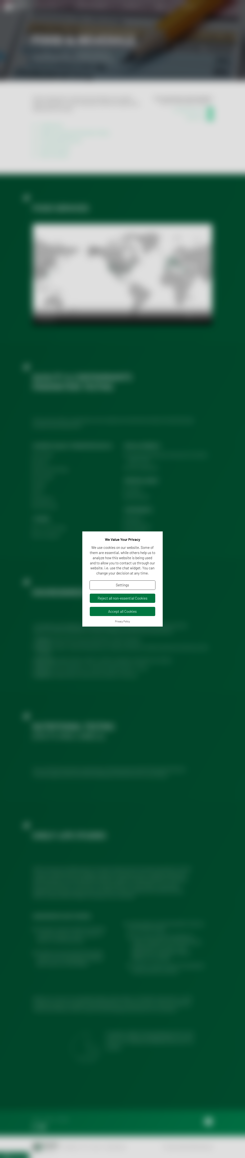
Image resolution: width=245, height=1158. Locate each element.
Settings (122, 585)
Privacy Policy (122, 621)
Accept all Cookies (122, 611)
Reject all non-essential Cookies (122, 598)
